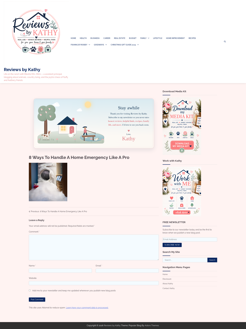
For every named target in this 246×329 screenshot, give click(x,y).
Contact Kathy (169, 288)
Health (83, 38)
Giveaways (99, 45)
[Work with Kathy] (182, 215)
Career (106, 38)
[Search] (225, 41)
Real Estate (119, 38)
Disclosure (167, 279)
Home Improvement (175, 38)
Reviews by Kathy (22, 69)
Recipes (192, 38)
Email (99, 265)
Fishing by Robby (79, 45)
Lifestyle (157, 38)
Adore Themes (152, 325)
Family (143, 38)
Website (33, 278)
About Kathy (168, 284)
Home (73, 38)
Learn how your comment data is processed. (87, 307)
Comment (34, 231)
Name (32, 265)
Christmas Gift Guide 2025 (123, 45)
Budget (132, 38)
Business (95, 38)
